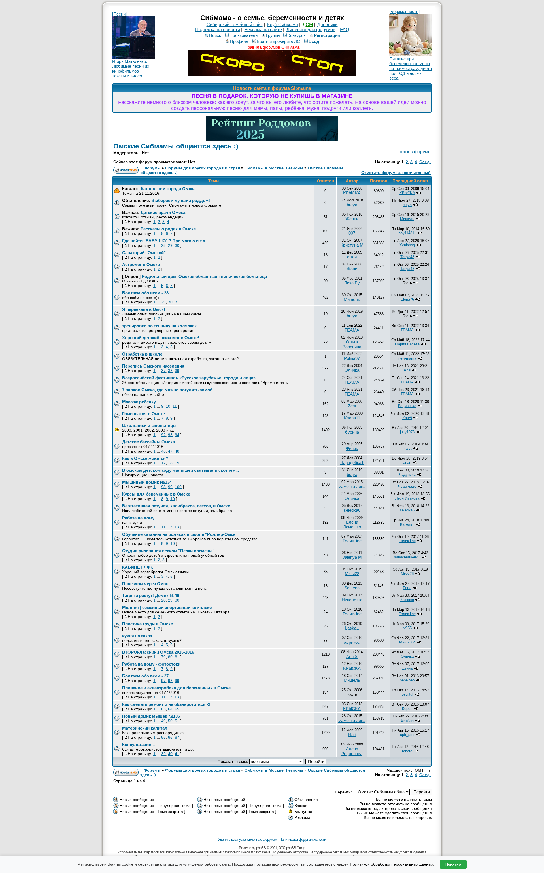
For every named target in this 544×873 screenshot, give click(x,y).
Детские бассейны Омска (148, 441)
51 (177, 721)
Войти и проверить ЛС (278, 41)
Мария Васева (407, 344)
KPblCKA (352, 192)
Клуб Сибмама (282, 24)
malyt (407, 448)
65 (177, 709)
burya (352, 204)
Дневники (327, 24)
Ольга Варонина (352, 344)
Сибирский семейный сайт (235, 24)
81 (177, 657)
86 (170, 737)
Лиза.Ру (352, 283)
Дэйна (407, 668)
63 (163, 709)
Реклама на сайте (263, 29)
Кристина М (352, 245)
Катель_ (407, 524)
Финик (352, 448)
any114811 (407, 233)
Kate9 (407, 418)
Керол (407, 708)
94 (177, 434)
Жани (352, 268)
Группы (273, 35)
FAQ (344, 29)
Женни (351, 218)
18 (170, 463)
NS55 (407, 628)
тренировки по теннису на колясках (159, 325)
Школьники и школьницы (149, 425)
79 (163, 657)
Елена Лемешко (352, 524)
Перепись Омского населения (153, 366)
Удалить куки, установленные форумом (247, 839)
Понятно (453, 864)
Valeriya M (352, 557)
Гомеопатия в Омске (143, 413)
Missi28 (352, 573)
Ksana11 (352, 417)
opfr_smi (407, 734)
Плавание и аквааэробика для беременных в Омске (176, 687)
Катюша (407, 600)
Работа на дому (138, 517)
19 (177, 463)
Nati (352, 734)
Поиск (215, 35)
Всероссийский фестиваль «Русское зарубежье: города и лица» (189, 377)
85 (163, 737)
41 (177, 753)
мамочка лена (352, 486)
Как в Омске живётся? (145, 458)
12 (170, 527)
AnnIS (352, 656)
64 (170, 709)
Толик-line (352, 540)
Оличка (352, 370)
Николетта (352, 599)
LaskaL (352, 628)
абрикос (352, 642)
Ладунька (407, 474)
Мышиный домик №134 (147, 482)
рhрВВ (261, 848)
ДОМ (308, 24)
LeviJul (407, 694)
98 (163, 487)
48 (177, 451)
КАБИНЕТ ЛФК (137, 567)
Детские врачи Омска (163, 212)
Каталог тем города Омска (168, 188)
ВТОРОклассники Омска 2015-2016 (158, 652)
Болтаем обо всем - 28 (145, 292)
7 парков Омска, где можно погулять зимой (167, 389)
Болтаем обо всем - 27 (145, 676)
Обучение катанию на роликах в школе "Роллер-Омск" (179, 534)
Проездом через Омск (145, 583)
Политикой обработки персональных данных (391, 864)
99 (170, 487)
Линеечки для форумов (310, 29)
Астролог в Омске (141, 264)
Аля (407, 370)
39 (177, 370)
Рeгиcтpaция (327, 35)
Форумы (152, 168)
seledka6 (352, 510)
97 (163, 680)
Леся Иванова (407, 498)
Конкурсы (297, 35)
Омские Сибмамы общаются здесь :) (175, 146)
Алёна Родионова (351, 751)
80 (170, 657)
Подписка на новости (217, 29)
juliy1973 (407, 432)
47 (170, 451)
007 (351, 233)
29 (170, 245)
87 (177, 737)
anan (407, 462)
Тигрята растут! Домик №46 (150, 595)
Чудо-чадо (407, 486)
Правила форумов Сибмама (272, 47)
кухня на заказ (137, 635)
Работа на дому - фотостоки (151, 664)
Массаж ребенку (139, 401)
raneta (407, 751)
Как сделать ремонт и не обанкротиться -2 (166, 704)
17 (163, 463)
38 (170, 370)
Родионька (407, 406)
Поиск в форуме (413, 151)
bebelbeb (407, 680)
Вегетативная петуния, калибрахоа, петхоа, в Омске (176, 506)
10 (168, 406)
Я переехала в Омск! (143, 309)
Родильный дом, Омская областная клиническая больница (204, 276)
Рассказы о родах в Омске (168, 228)
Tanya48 (407, 257)
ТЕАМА (352, 330)
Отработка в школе (142, 354)
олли (352, 256)
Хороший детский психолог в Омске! (160, 337)
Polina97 (352, 358)
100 (178, 487)
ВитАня (407, 720)
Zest (352, 405)
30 (177, 245)
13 (177, 527)
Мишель (407, 219)
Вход (314, 41)
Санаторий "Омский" (144, 252)
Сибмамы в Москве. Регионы (274, 168)
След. (425, 162)
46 (163, 451)
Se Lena (352, 587)
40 (170, 753)
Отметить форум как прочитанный (396, 172)
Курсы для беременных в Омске (156, 494)
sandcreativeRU (407, 557)
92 (163, 434)
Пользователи (244, 35)
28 (163, 245)
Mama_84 (407, 642)
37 (163, 370)
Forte (407, 588)
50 (170, 721)
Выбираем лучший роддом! (180, 200)
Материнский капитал (144, 728)
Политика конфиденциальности (302, 839)
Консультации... (138, 744)
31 (177, 302)
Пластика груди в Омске (147, 623)
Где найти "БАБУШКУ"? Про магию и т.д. (164, 240)
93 (170, 434)
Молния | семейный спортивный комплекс (167, 607)
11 (175, 406)
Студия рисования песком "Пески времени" (168, 550)
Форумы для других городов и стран (202, 168)
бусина (352, 432)
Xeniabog (407, 245)
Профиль (239, 41)
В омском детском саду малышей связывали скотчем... (180, 470)
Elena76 (407, 299)
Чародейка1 (352, 462)
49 (163, 721)
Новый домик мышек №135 (151, 716)
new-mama (407, 358)
